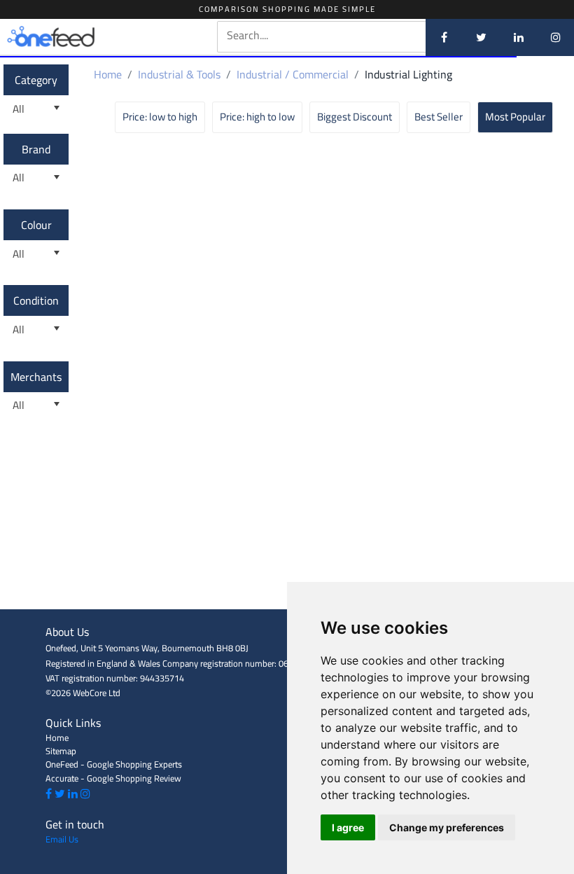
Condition (36, 300)
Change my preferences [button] (446, 827)
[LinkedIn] (518, 37)
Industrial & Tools (179, 74)
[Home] (73, 37)
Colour (36, 224)
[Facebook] (444, 37)
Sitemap (61, 750)
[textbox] (345, 35)
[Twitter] (481, 37)
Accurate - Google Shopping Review (113, 778)
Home (108, 74)
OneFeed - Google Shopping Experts (114, 764)
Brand (36, 149)
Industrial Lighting (408, 74)
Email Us (62, 839)
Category (36, 79)
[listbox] (36, 109)
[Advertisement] (287, 577)
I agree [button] (348, 827)
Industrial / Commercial (293, 74)
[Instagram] (555, 37)
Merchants (36, 376)
